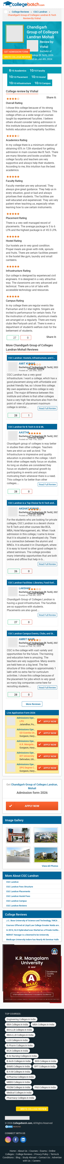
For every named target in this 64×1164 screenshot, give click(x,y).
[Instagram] (8, 1140)
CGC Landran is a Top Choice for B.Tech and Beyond (32, 503)
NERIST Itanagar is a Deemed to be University (27, 935)
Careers (36, 1160)
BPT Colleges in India (44, 1066)
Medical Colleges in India (19, 1092)
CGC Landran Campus (16, 901)
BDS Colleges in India (45, 1061)
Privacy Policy (41, 1154)
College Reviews (20, 11)
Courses (33, 1151)
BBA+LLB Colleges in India (20, 1035)
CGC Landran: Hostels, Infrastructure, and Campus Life (32, 358)
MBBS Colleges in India (18, 1082)
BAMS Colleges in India (18, 1066)
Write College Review (17, 57)
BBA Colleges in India (17, 1024)
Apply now (49, 721)
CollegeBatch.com (22, 1123)
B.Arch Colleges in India (19, 1061)
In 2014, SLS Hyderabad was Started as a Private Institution (34, 930)
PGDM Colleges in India (18, 1087)
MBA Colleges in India (43, 1024)
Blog (18, 1157)
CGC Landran (40, 11)
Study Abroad (29, 1157)
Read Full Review (47, 408)
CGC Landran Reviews (16, 905)
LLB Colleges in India (17, 1040)
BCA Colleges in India (17, 1050)
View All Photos (50, 866)
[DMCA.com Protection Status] (13, 1126)
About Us (22, 1151)
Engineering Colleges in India (21, 1019)
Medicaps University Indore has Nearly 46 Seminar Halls (32, 939)
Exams (43, 1151)
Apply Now (32, 806)
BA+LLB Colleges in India (19, 1029)
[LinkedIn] (23, 1140)
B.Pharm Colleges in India (20, 1045)
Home (13, 1151)
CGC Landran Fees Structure (19, 886)
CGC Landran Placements (18, 891)
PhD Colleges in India (45, 1087)
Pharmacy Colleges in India (20, 1098)
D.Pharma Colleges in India (20, 1077)
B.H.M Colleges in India (18, 1071)
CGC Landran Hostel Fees (18, 896)
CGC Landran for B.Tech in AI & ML (26, 427)
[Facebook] (15, 1140)
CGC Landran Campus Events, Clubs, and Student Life (32, 633)
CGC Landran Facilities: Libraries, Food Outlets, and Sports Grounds (32, 582)
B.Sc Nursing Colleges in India (22, 1056)
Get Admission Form (16, 51)
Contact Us (44, 1157)
